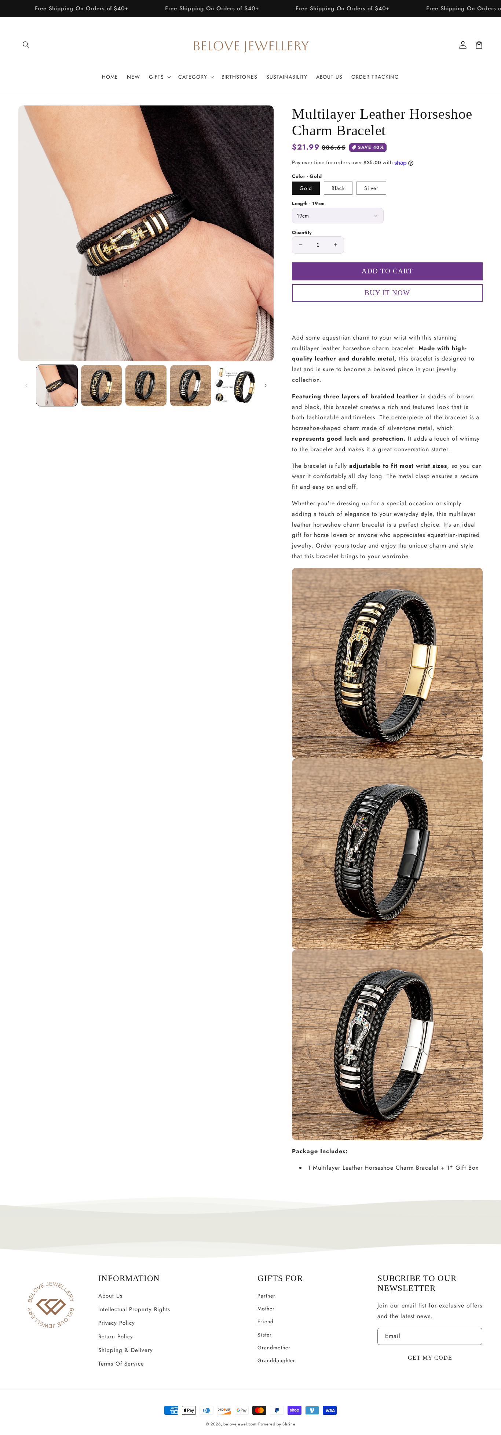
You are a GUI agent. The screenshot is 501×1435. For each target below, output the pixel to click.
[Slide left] (26, 385)
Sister (264, 1334)
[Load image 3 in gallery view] (146, 385)
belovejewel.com (240, 1424)
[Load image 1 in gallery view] (56, 385)
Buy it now (387, 314)
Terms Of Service (121, 1364)
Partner (266, 1295)
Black (338, 188)
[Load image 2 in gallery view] (101, 385)
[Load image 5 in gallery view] (235, 385)
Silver (371, 188)
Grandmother (273, 1347)
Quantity (302, 232)
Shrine (288, 1424)
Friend (265, 1321)
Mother (266, 1308)
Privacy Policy (116, 1323)
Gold (306, 188)
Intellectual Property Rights (134, 1309)
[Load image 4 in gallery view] (190, 385)
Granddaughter (276, 1360)
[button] (26, 45)
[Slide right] (265, 385)
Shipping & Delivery (125, 1350)
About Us (110, 1296)
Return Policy (115, 1336)
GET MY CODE (430, 1358)
